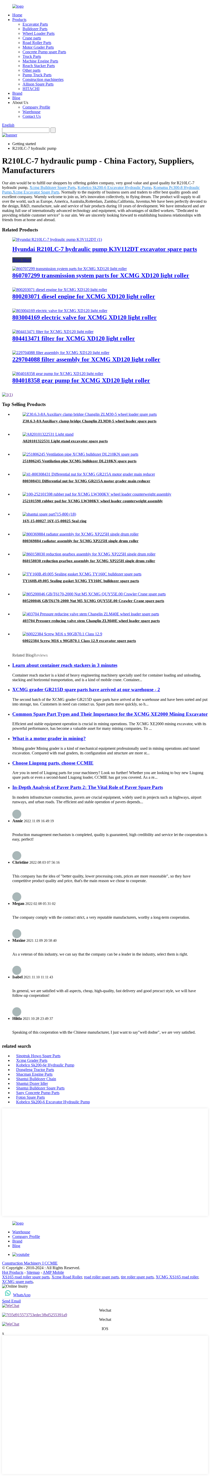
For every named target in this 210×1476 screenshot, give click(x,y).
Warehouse (31, 112)
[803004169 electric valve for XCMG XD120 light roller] (59, 310)
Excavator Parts (35, 24)
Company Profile (36, 107)
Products (19, 19)
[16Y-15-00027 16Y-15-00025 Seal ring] (49, 514)
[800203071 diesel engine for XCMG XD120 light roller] (59, 289)
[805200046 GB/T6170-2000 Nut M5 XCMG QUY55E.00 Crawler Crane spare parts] (94, 594)
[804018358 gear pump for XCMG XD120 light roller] (57, 373)
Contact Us (32, 116)
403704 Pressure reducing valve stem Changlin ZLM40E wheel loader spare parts (91, 621)
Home (17, 15)
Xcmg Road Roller (66, 1277)
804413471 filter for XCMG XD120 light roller (73, 338)
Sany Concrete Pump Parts (37, 1092)
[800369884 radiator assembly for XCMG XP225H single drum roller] (81, 534)
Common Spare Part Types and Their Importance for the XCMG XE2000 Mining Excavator (110, 714)
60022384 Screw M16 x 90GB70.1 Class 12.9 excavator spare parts (79, 641)
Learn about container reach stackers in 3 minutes (64, 665)
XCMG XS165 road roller (177, 1277)
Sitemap (33, 1272)
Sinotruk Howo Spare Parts (38, 1056)
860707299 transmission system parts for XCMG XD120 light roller (100, 275)
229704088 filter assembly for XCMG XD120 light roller (86, 359)
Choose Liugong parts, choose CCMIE (52, 763)
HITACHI (31, 89)
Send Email (11, 1301)
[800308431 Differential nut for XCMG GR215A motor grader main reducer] (89, 474)
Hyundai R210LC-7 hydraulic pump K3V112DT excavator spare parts (104, 249)
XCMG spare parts (17, 1281)
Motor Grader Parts (38, 47)
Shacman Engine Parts (34, 1074)
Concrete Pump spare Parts (44, 52)
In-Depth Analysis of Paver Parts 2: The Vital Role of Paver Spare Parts (87, 787)
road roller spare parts (101, 1277)
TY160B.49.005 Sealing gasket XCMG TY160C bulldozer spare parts (81, 581)
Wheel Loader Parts (39, 33)
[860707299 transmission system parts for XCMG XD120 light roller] (69, 268)
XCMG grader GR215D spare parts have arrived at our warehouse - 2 (86, 689)
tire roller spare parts (137, 1277)
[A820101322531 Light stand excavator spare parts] (48, 434)
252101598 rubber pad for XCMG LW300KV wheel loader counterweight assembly (93, 501)
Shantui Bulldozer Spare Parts (40, 1088)
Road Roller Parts (37, 42)
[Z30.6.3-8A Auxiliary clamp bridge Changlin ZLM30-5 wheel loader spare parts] (90, 414)
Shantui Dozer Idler (32, 1083)
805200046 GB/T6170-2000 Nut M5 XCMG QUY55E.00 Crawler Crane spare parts (93, 601)
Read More (22, 260)
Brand (17, 93)
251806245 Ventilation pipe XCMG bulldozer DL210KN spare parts (79, 461)
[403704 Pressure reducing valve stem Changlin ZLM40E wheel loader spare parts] (91, 614)
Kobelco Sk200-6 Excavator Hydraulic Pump (114, 187)
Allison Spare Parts (38, 84)
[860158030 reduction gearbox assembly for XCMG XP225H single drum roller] (89, 554)
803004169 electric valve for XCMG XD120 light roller (84, 317)
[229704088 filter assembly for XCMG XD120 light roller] (60, 352)
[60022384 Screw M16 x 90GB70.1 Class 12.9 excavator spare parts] (62, 634)
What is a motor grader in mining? (49, 738)
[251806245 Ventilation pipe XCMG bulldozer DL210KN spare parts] (80, 454)
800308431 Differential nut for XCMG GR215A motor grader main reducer (86, 481)
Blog (16, 98)
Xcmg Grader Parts (31, 1060)
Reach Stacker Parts (39, 65)
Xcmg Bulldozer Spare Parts (52, 187)
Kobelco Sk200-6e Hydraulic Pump (45, 1065)
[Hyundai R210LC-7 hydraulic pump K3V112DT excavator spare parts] (57, 239)
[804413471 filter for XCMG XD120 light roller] (52, 331)
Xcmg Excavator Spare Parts (36, 192)
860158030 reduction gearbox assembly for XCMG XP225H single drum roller (89, 561)
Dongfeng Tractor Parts (35, 1069)
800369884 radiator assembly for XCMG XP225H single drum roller (81, 541)
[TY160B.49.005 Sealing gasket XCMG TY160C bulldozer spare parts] (82, 574)
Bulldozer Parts (35, 29)
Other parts (31, 70)
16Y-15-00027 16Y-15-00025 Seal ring (55, 521)
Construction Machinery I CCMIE (30, 1263)
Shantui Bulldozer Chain (36, 1079)
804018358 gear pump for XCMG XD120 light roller (81, 380)
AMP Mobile (53, 1272)
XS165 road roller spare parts (25, 1277)
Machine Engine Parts (40, 61)
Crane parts (32, 38)
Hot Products (12, 1272)
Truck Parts (32, 56)
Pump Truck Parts (37, 75)
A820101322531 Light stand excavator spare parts (65, 441)
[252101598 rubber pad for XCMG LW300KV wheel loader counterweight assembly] (97, 494)
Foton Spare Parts (30, 1097)
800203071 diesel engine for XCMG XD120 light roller (83, 296)
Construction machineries (43, 79)
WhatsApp (21, 1295)
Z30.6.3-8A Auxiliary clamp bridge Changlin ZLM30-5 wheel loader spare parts (89, 421)
